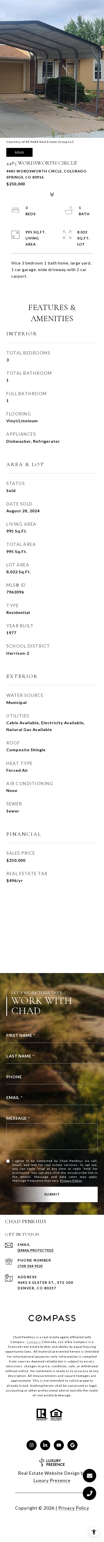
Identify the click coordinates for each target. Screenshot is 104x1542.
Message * (18, 1118)
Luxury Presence (52, 1480)
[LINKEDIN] (45, 1445)
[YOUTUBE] (59, 1445)
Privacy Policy (71, 1180)
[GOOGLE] (72, 1445)
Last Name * (20, 1055)
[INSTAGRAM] (32, 1445)
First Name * (20, 1035)
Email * (14, 1097)
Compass (34, 1342)
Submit (52, 1194)
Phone (14, 1076)
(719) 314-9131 (30, 1266)
